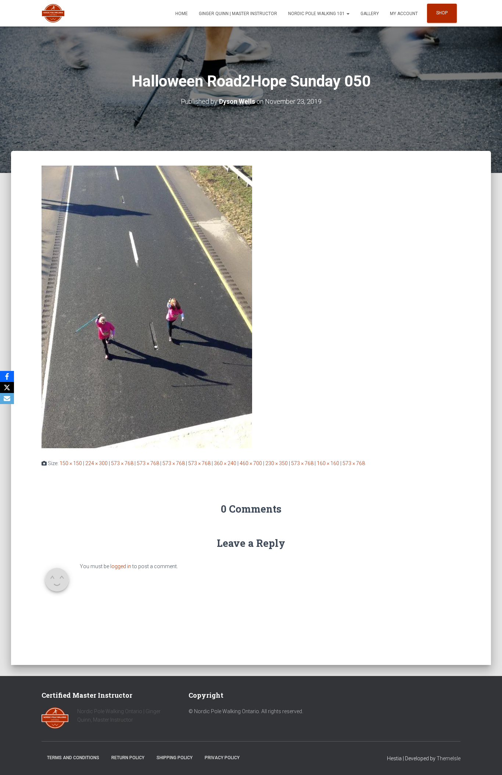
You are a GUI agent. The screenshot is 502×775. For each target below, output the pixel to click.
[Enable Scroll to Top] (487, 760)
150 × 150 (71, 463)
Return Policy (127, 757)
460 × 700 (251, 463)
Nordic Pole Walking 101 (317, 13)
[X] (7, 387)
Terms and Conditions (73, 757)
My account (404, 13)
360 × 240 (225, 463)
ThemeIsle (448, 758)
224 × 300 (96, 463)
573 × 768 (122, 463)
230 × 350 (276, 463)
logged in (120, 566)
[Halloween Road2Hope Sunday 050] (147, 306)
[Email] (7, 398)
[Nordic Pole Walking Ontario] (53, 13)
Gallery (370, 13)
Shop (442, 12)
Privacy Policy (222, 757)
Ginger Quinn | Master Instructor (238, 13)
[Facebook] (7, 376)
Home (181, 13)
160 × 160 (328, 463)
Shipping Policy (175, 757)
